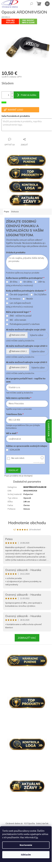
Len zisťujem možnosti (20, 303)
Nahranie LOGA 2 (19, 351)
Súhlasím (26, 854)
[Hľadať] (31, 4)
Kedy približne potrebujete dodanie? (25, 290)
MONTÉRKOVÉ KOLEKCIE (34, 487)
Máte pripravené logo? (17, 312)
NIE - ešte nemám (18, 320)
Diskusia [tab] (15, 211)
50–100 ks (27, 281)
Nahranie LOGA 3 (19, 367)
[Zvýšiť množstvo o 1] (12, 93)
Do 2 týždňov (40, 294)
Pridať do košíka (28, 95)
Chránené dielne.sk (14, 823)
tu (37, 837)
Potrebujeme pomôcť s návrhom (25, 324)
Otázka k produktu (15, 252)
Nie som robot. (18, 458)
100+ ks (41, 281)
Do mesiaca (15, 298)
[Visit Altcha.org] (42, 458)
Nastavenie (26, 845)
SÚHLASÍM (15, 449)
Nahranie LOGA (18, 335)
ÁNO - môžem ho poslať (21, 315)
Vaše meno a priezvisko (18, 398)
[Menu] (47, 4)
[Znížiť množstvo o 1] (12, 96)
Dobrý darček (42, 823)
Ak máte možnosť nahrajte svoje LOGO (26, 329)
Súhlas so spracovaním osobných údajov (26, 446)
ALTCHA (42, 462)
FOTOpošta (29, 823)
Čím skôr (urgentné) (19, 294)
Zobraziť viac (27, 637)
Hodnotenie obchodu (27, 522)
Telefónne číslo (14, 414)
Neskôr (29, 298)
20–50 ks (13, 281)
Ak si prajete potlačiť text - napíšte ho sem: (25, 380)
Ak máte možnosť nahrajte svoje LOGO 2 (26, 346)
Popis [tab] (6, 211)
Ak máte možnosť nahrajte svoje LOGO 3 (26, 362)
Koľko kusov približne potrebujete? (24, 278)
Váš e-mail (11, 433)
